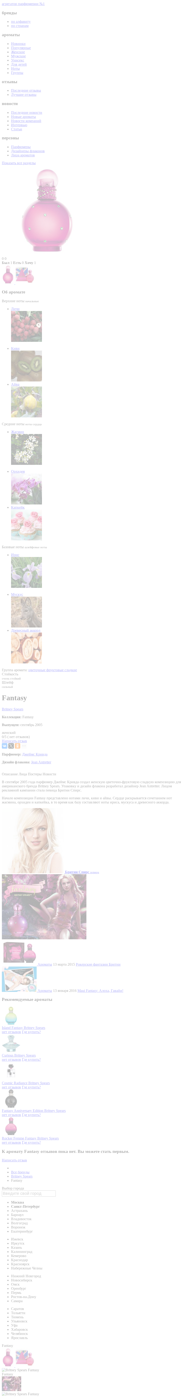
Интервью (19, 125)
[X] (11, 746)
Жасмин (17, 432)
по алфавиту (21, 21)
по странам (20, 26)
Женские (18, 52)
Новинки (18, 44)
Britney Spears (12, 709)
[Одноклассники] (17, 746)
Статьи (16, 129)
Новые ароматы (23, 117)
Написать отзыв (14, 741)
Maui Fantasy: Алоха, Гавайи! (100, 991)
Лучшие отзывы (23, 95)
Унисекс (17, 60)
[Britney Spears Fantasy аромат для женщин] (8, 283)
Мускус (17, 594)
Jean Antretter (41, 762)
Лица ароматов (23, 155)
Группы (17, 73)
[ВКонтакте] (4, 746)
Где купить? (31, 1032)
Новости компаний (26, 121)
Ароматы (45, 964)
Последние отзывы (26, 90)
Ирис (15, 555)
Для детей (19, 64)
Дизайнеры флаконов (28, 151)
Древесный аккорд (25, 630)
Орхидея (18, 471)
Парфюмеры (21, 147)
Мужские (18, 56)
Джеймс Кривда (34, 754)
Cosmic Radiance (15, 1083)
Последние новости (26, 112)
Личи (15, 309)
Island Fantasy (13, 1028)
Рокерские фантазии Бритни (98, 964)
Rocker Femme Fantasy (19, 1138)
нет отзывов (11, 1032)
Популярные (21, 48)
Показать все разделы (19, 163)
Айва (15, 384)
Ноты (15, 68)
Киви (15, 348)
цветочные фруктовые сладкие (52, 670)
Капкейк (18, 507)
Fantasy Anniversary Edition (23, 1111)
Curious (8, 1055)
